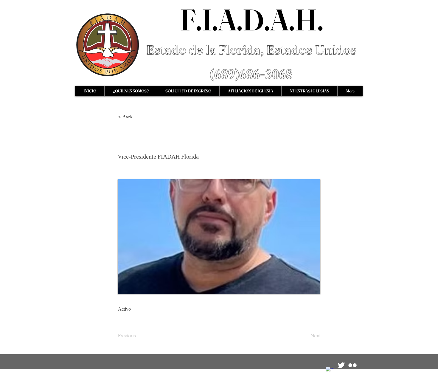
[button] (137, 117)
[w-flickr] (352, 365)
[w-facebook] (330, 371)
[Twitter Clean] (341, 365)
